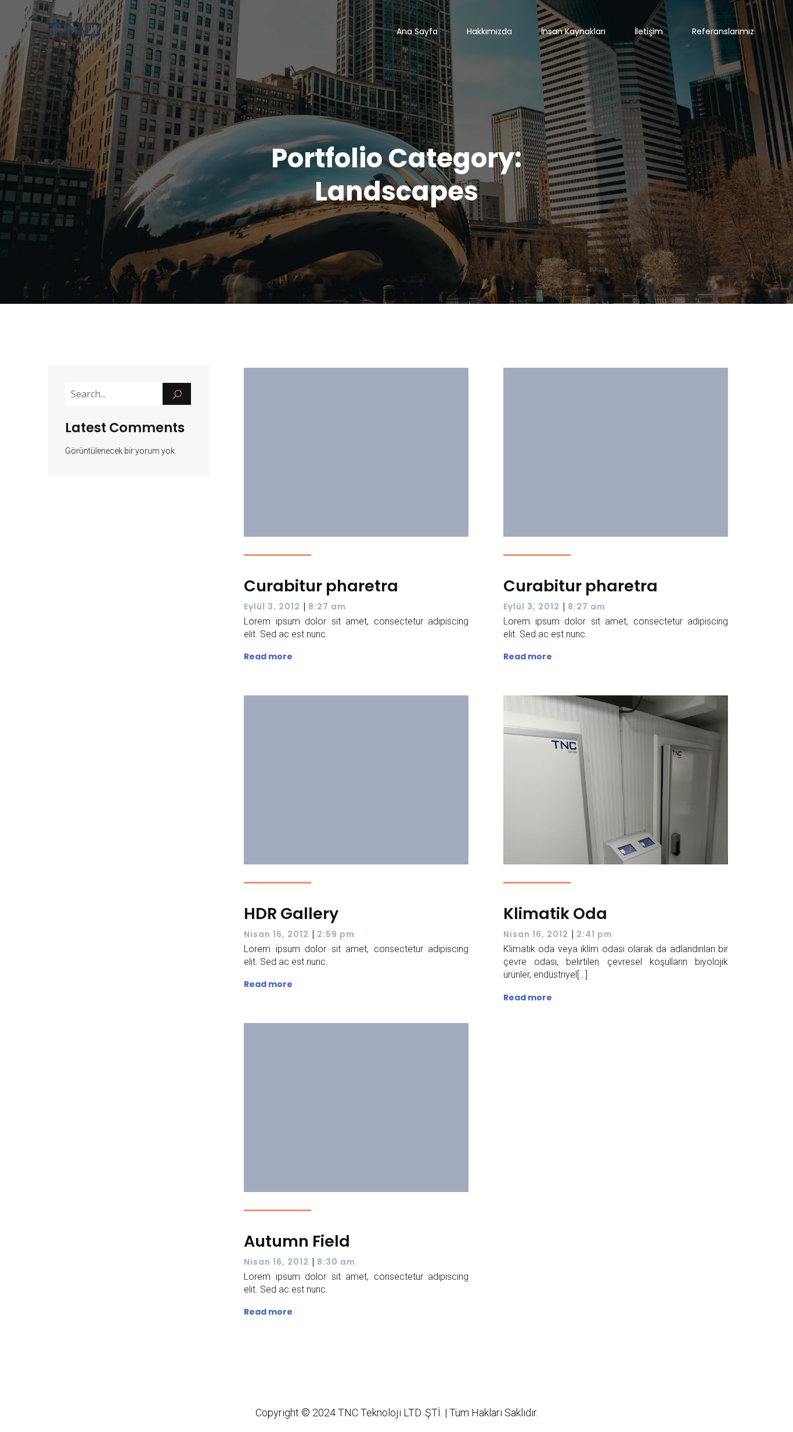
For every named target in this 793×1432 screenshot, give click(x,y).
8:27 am (327, 606)
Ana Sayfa (417, 31)
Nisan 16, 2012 (276, 934)
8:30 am (336, 1262)
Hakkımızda (489, 31)
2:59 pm (336, 934)
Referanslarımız (723, 31)
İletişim (649, 31)
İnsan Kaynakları (573, 31)
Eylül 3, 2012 (272, 606)
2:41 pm (594, 934)
